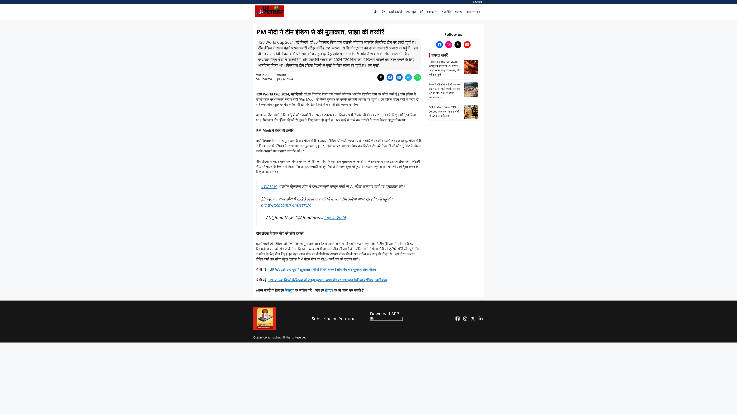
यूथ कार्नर (432, 12)
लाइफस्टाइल (473, 12)
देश (383, 12)
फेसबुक (289, 290)
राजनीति (446, 12)
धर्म (421, 12)
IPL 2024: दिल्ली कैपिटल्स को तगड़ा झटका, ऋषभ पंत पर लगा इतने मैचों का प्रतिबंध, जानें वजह (328, 280)
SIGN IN (477, 1)
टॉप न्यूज (411, 12)
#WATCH (269, 186)
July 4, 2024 (335, 217)
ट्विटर (328, 290)
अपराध (458, 12)
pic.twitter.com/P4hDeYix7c (286, 205)
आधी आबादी (395, 12)
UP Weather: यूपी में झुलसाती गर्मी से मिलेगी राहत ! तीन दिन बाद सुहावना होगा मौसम (322, 269)
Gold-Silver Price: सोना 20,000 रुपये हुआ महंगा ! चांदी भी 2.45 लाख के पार (444, 111)
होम (376, 12)
